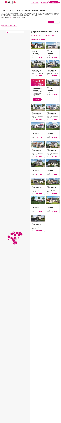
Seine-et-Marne (34, 36)
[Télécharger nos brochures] (59, 2)
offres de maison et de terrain (42, 14)
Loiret (45, 35)
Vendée (40, 36)
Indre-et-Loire (34, 35)
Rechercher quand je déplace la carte (15, 32)
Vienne (44, 36)
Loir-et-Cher (40, 35)
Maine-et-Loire (51, 35)
